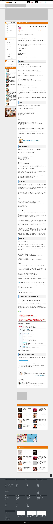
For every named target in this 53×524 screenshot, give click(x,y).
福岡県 (27, 499)
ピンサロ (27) (8, 56)
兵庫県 (27, 485)
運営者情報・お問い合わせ (8, 519)
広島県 (16, 499)
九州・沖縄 (7, 35)
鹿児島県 (28, 506)
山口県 (16, 504)
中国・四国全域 (17, 498)
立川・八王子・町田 (7, 491)
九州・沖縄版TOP (29, 497)
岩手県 (6, 505)
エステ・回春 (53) (9, 44)
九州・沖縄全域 (28, 498)
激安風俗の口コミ (39, 498)
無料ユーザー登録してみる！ (23, 360)
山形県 (6, 504)
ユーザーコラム (39, 499)
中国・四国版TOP (18, 497)
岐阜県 (38, 486)
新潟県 (38, 485)
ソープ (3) (8, 49)
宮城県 (6, 499)
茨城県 (16, 486)
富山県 (38, 492)
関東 (7, 26)
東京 (7, 24)
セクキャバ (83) (9, 47)
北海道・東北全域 (7, 498)
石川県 (38, 491)
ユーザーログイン (7, 512)
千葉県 (16, 485)
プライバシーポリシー (7, 518)
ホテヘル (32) (8, 51)
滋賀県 (27, 486)
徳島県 (16, 506)
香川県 (16, 505)
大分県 (27, 504)
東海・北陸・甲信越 (8, 30)
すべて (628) (8, 40)
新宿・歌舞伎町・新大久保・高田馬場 (9, 484)
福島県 (6, 506)
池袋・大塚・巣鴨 (7, 485)
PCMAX (19, 282)
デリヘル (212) (9, 54)
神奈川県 (17, 484)
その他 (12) (8, 42)
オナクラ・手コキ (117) (10, 58)
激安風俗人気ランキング (40, 497)
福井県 (38, 493)
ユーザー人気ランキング (10, 64)
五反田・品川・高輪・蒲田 (8, 486)
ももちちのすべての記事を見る (40, 375)
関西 (7, 28)
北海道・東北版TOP (7, 497)
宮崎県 (27, 505)
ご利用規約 (6, 517)
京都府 (27, 484)
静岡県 (38, 484)
